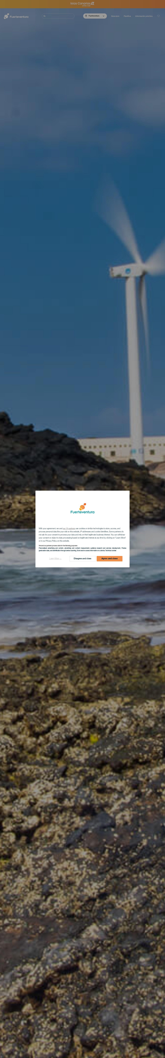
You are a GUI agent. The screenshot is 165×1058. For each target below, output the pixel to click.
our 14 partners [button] (69, 529)
